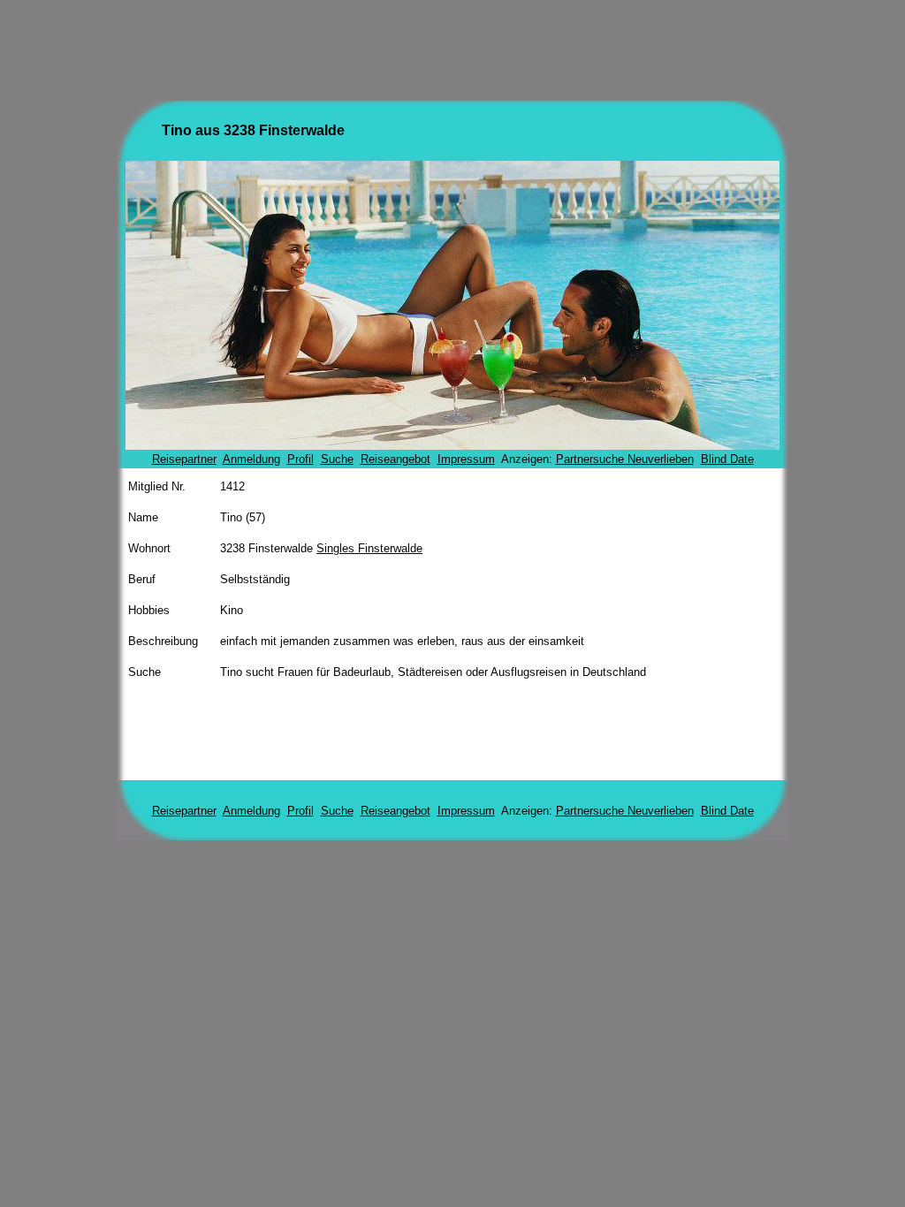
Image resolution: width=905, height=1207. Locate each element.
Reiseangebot (395, 459)
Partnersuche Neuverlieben (625, 459)
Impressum (466, 459)
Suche (337, 459)
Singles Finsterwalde (369, 548)
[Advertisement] (452, 47)
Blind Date (727, 459)
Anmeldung (251, 459)
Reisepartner (184, 459)
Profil (300, 459)
